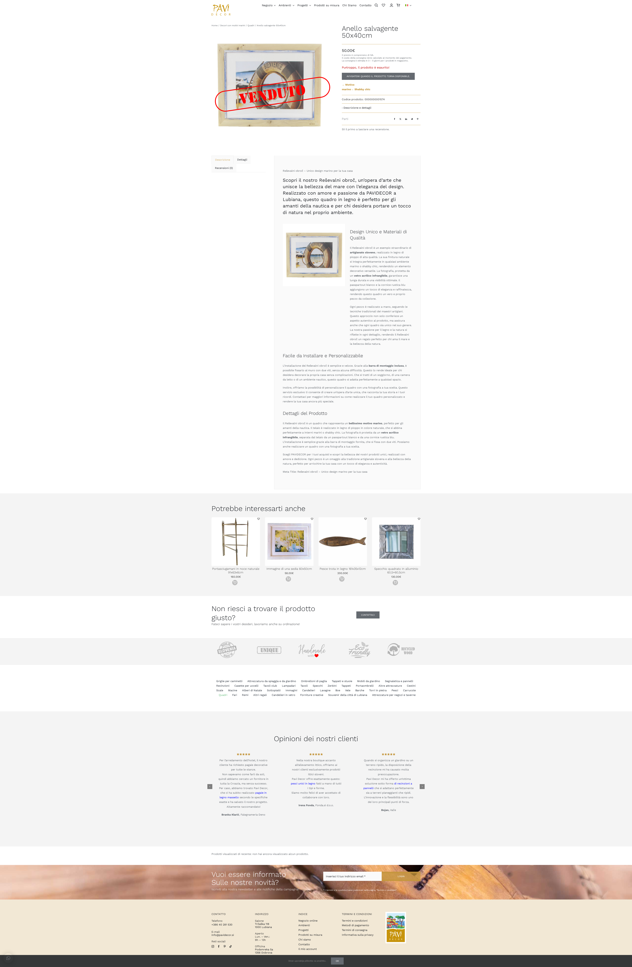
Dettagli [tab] (242, 159)
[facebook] (218, 946)
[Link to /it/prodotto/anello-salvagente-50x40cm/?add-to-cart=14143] (395, 582)
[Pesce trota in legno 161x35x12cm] (342, 518)
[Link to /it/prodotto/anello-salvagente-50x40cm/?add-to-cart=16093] (288, 579)
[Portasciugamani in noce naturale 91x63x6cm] (235, 518)
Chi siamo (304, 939)
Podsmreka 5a (264, 949)
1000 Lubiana (263, 927)
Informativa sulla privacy (357, 934)
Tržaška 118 (262, 924)
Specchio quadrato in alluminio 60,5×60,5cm (396, 570)
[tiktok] (230, 946)
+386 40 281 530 (221, 924)
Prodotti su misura (310, 934)
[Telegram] (412, 119)
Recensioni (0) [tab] (224, 168)
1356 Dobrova (263, 952)
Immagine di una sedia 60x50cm (289, 568)
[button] (258, 518)
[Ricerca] (376, 5)
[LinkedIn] (406, 119)
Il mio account (307, 949)
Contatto (304, 944)
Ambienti (304, 925)
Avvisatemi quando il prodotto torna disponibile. (378, 76)
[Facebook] (394, 119)
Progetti (303, 930)
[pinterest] (224, 946)
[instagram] (212, 946)
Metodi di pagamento (355, 925)
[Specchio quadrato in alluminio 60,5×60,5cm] (396, 518)
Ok (337, 961)
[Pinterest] (418, 119)
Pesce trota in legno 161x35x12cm (343, 568)
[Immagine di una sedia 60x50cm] (289, 518)
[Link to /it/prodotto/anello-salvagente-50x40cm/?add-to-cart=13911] (341, 579)
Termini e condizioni (355, 920)
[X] (400, 119)
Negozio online (307, 920)
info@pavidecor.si (222, 935)
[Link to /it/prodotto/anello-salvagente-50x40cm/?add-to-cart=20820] (234, 582)
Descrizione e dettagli (357, 107)
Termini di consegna (354, 930)
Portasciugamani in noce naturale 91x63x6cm (235, 570)
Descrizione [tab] (222, 159)
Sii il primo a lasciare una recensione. (365, 129)
